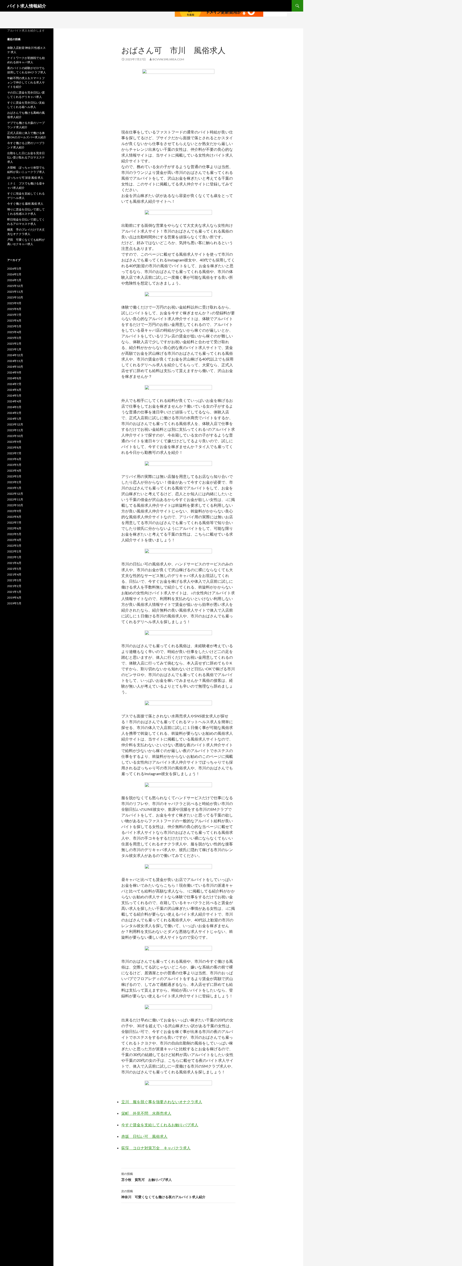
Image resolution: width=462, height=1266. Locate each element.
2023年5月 (14, 465)
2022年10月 (15, 505)
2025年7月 (14, 314)
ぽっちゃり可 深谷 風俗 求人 (25, 177)
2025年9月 (14, 303)
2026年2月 (14, 274)
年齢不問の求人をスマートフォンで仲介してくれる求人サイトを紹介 (26, 82)
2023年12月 (15, 424)
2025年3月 (14, 338)
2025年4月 (14, 332)
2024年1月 (14, 418)
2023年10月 (15, 436)
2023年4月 (14, 470)
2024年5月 (14, 395)
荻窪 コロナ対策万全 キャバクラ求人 (156, 1148)
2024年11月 (15, 361)
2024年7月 (14, 384)
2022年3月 (14, 545)
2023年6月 (14, 459)
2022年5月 (14, 534)
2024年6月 (14, 390)
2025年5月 (14, 326)
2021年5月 (14, 568)
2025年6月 (14, 320)
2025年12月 (15, 286)
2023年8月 (14, 447)
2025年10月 (15, 297)
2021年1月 (14, 592)
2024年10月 (15, 366)
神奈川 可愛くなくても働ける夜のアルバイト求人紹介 (163, 1194)
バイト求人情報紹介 (26, 5)
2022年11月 (15, 499)
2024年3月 (14, 407)
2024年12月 (15, 355)
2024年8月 (14, 378)
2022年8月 (14, 517)
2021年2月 (14, 586)
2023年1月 (14, 488)
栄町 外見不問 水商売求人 (146, 1113)
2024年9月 (14, 372)
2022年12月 (15, 493)
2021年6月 (14, 563)
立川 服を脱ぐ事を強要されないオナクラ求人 (161, 1101)
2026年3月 (14, 268)
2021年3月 (14, 580)
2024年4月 (14, 401)
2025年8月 (14, 309)
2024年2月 (14, 413)
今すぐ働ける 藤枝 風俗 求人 (25, 203)
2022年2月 (14, 551)
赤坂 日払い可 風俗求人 (144, 1136)
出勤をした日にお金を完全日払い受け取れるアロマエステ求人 (26, 157)
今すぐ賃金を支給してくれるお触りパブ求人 (159, 1124)
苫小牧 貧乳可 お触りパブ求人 (146, 1177)
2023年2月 (14, 482)
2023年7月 (14, 453)
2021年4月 (14, 574)
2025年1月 (14, 349)
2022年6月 (14, 528)
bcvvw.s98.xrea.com (168, 59)
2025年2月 (14, 343)
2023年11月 (15, 430)
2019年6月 (14, 597)
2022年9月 (14, 511)
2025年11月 (15, 291)
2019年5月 (14, 603)
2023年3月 (14, 476)
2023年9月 (14, 441)
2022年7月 (14, 522)
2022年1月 (14, 557)
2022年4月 (14, 540)
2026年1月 (14, 280)
